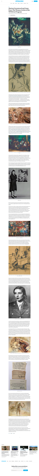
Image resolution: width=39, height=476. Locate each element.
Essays (11, 433)
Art (9, 433)
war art (14, 433)
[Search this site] (1, 1)
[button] (27, 3)
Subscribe (35, 1)
